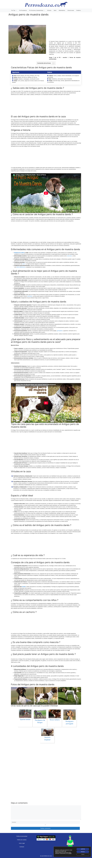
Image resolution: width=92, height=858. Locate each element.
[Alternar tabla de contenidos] (52, 63)
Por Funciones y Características (36, 10)
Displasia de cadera (19, 252)
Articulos (49, 10)
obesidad (29, 296)
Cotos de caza (71, 10)
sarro (23, 263)
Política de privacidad (21, 836)
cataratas (69, 255)
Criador (24, 586)
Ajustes (82, 854)
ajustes (70, 853)
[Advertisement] (65, 29)
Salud (55, 10)
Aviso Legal (22, 843)
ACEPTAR (83, 849)
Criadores (78, 10)
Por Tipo (13, 10)
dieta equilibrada (21, 267)
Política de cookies (21, 839)
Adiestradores (62, 10)
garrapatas (60, 330)
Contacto (22, 846)
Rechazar (83, 851)
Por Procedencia (23, 10)
